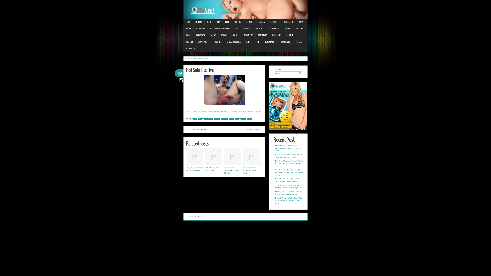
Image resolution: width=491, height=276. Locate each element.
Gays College (274, 28)
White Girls (190, 48)
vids (249, 119)
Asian (209, 22)
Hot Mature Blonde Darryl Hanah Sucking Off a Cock (231, 170)
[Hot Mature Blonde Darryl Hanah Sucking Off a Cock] (232, 156)
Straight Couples (234, 41)
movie (217, 119)
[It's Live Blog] (245, 9)
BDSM (227, 22)
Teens (248, 41)
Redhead (189, 41)
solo (231, 119)
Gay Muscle (260, 28)
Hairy (188, 35)
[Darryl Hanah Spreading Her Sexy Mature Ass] (194, 156)
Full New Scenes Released (220, 28)
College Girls (288, 22)
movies (224, 119)
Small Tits (218, 41)
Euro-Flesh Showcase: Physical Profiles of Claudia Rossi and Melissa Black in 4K (289, 163)
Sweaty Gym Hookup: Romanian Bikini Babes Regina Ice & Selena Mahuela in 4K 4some (289, 172)
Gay (236, 28)
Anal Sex (198, 22)
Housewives (200, 35)
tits (237, 119)
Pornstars (276, 35)
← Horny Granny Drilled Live (196, 129)
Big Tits (238, 22)
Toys (257, 41)
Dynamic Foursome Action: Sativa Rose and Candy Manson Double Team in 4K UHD (289, 200)
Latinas (213, 35)
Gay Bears (246, 28)
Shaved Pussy (203, 41)
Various (299, 41)
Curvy (300, 22)
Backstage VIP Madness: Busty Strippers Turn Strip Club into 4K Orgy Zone (288, 148)
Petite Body (262, 35)
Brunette (273, 22)
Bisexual (249, 22)
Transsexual (285, 41)
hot (195, 119)
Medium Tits (248, 35)
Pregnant (290, 35)
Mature (235, 35)
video (243, 119)
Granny (288, 28)
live (200, 119)
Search (278, 69)
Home (188, 22)
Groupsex (300, 28)
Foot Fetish (200, 28)
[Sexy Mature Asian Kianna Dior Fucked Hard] (251, 156)
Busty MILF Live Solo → (254, 129)
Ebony (188, 28)
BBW (218, 22)
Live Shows (208, 119)
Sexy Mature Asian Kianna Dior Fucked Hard (250, 170)
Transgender (269, 41)
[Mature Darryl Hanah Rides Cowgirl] (213, 156)
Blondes (261, 22)
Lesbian (224, 35)
